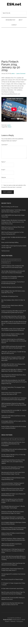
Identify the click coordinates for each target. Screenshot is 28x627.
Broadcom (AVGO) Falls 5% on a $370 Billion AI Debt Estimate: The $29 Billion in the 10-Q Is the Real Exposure (13, 341)
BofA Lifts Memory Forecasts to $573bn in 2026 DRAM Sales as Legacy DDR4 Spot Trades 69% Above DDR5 (13, 358)
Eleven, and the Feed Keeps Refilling (9, 242)
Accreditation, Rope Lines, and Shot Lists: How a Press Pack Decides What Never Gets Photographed (13, 444)
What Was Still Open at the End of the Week (11, 287)
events (9, 125)
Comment (4, 144)
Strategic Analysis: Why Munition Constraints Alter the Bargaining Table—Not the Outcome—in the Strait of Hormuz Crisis (13, 222)
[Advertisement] (14, 42)
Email (3, 169)
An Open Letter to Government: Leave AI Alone (12, 588)
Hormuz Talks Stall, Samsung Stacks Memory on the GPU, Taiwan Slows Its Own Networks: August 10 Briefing (13, 558)
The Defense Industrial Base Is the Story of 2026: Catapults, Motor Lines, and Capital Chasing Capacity (13, 461)
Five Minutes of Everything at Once (9, 296)
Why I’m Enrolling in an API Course (9, 206)
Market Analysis (17, 619)
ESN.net (14, 4)
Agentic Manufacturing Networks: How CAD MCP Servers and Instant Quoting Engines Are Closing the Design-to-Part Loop (14, 382)
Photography (19, 621)
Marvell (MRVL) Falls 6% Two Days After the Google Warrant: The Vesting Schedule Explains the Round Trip (13, 323)
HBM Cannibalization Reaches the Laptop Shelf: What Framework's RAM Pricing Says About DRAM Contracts (13, 405)
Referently (13, 621)
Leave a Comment (20, 73)
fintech (9, 127)
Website (3, 177)
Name (3, 162)
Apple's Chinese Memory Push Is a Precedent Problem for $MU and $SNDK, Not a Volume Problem (12, 501)
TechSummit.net (5, 251)
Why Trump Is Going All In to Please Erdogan (12, 579)
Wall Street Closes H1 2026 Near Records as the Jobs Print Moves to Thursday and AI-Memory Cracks (13, 551)
